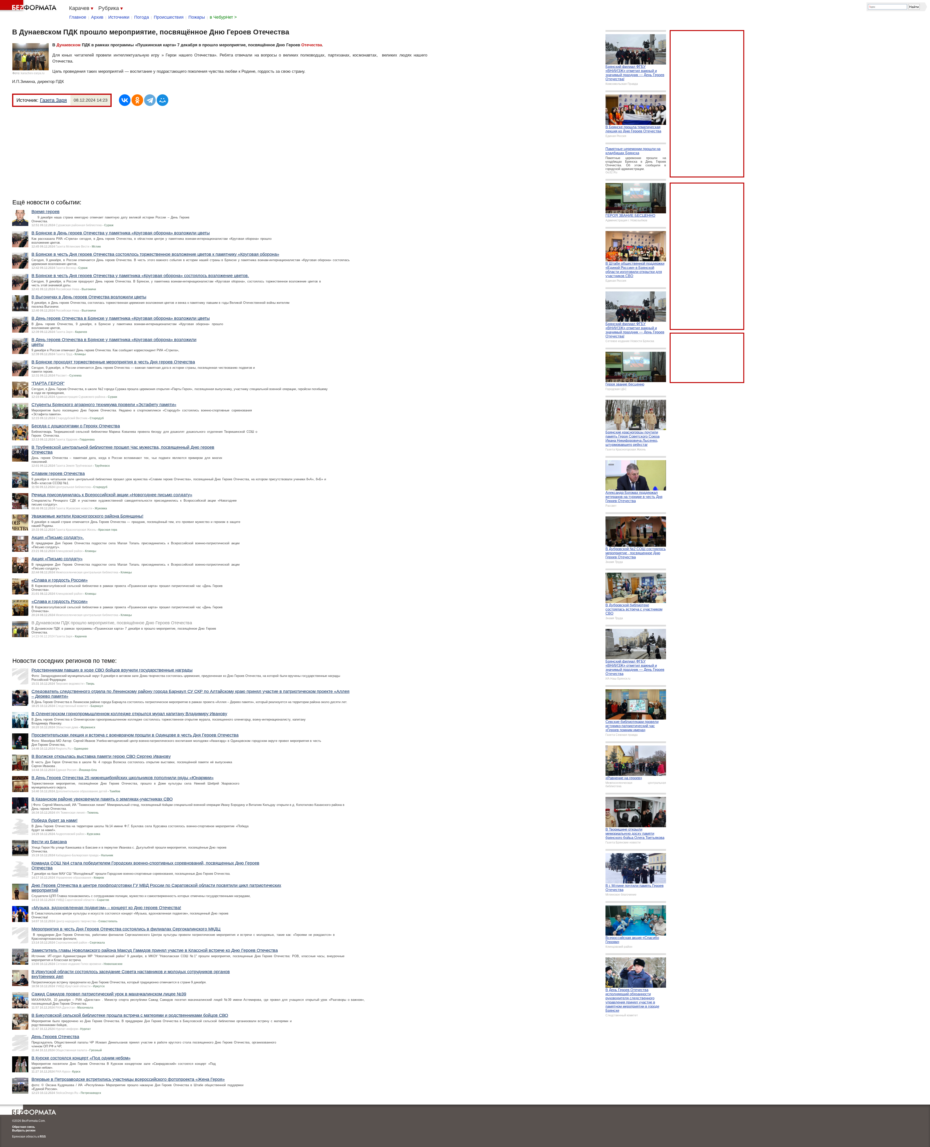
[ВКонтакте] (125, 100)
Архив (97, 17)
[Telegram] (150, 100)
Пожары (196, 17)
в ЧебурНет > (223, 17)
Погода (141, 17)
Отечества (311, 45)
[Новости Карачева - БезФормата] (29, 6)
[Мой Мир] (162, 100)
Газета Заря (53, 100)
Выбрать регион (23, 1130)
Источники (118, 17)
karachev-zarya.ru (33, 73)
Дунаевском (68, 45)
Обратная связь (23, 1127)
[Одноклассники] (137, 100)
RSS (43, 1136)
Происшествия (169, 17)
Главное (77, 17)
